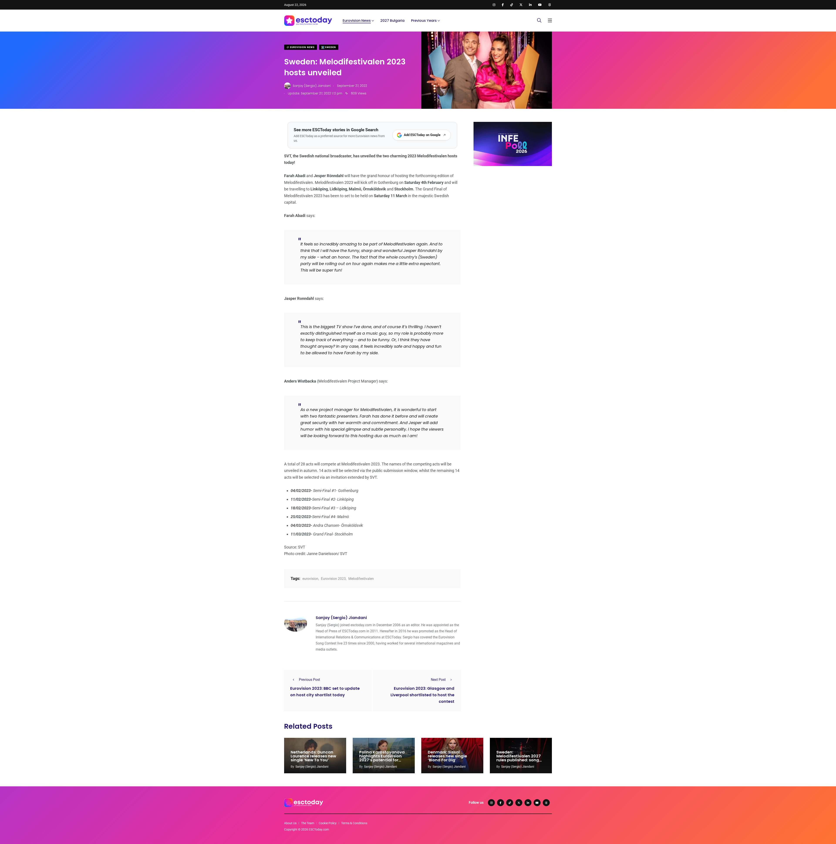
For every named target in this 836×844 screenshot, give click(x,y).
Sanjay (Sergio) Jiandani (341, 617)
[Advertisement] (513, 203)
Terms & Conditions (354, 823)
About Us (290, 823)
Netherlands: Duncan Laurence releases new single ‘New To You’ (313, 756)
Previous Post (309, 680)
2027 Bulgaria (392, 20)
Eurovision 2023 (333, 579)
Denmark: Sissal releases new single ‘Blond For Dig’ (447, 756)
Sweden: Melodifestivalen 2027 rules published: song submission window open (518, 760)
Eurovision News (357, 20)
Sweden (330, 47)
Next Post (438, 680)
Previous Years (424, 20)
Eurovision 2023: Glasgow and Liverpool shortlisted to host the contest (422, 695)
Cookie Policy (328, 823)
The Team (307, 823)
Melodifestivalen (361, 579)
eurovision (310, 579)
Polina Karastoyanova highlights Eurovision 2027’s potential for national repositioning (382, 758)
